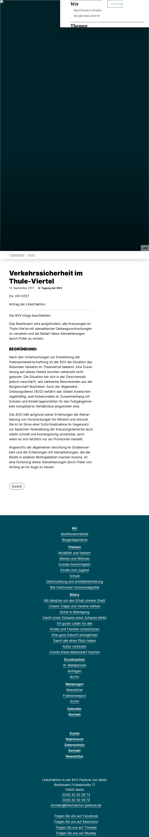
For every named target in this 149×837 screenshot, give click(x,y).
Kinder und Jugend (74, 570)
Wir (74, 528)
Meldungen (74, 684)
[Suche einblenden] (130, 7)
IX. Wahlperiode (74, 665)
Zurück (17, 486)
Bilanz (74, 595)
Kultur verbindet (74, 646)
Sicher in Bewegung (74, 612)
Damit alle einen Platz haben (74, 640)
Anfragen (74, 671)
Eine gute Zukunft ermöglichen (75, 635)
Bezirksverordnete (74, 534)
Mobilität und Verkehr (74, 553)
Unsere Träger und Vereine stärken (74, 606)
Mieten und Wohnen (74, 558)
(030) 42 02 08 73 (76, 795)
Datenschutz (75, 745)
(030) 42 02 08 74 (76, 800)
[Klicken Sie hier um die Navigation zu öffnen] (141, 7)
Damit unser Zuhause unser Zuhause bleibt (74, 618)
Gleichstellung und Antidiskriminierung (74, 581)
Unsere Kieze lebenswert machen (74, 652)
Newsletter (74, 690)
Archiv (31, 255)
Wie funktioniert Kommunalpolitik (74, 587)
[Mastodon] (13, 7)
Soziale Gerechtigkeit (74, 564)
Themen (78, 26)
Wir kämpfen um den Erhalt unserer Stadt (74, 600)
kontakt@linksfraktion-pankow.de (76, 805)
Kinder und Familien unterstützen (74, 629)
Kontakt (75, 714)
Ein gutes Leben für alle (74, 623)
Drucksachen (17, 255)
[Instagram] (31, 7)
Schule (75, 576)
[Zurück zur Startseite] (6, 255)
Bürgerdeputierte (87, 16)
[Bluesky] (25, 7)
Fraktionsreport (74, 696)
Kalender (74, 709)
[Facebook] (7, 7)
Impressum (74, 739)
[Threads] (19, 7)
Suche (75, 733)
